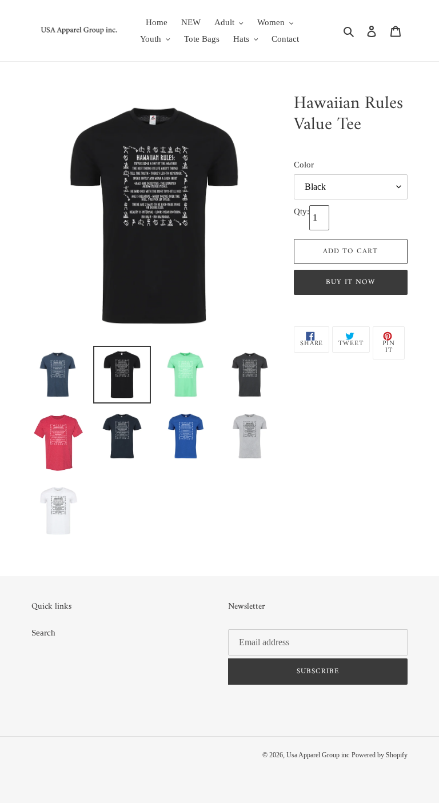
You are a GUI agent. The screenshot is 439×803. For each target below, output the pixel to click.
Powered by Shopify (380, 755)
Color (304, 164)
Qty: (301, 211)
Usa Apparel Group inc (317, 755)
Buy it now (350, 282)
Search (43, 632)
